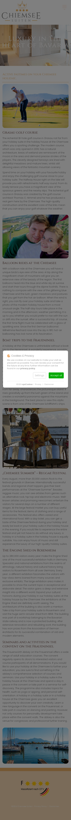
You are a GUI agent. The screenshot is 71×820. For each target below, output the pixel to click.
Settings (39, 375)
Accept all (56, 375)
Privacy (38, 384)
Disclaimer (49, 384)
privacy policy (27, 368)
